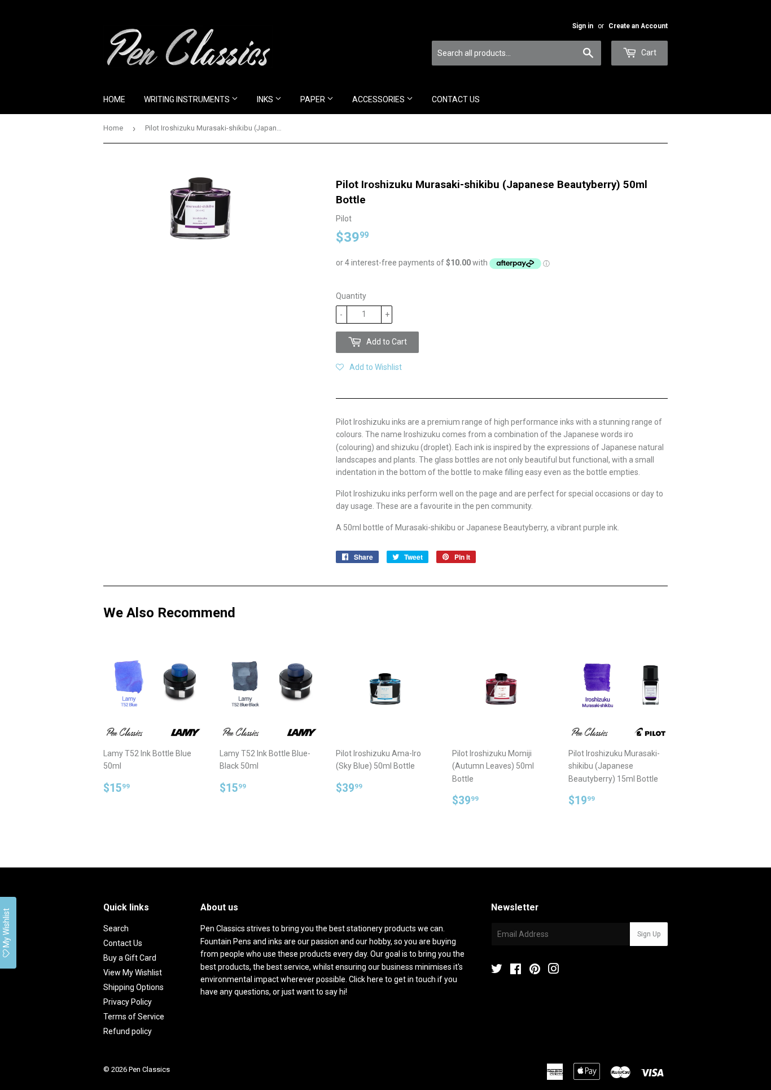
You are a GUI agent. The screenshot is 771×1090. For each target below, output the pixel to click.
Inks (266, 99)
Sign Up (648, 934)
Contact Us (456, 99)
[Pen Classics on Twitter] (496, 970)
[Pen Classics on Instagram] (553, 970)
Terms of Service (133, 1016)
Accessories (379, 99)
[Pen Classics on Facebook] (516, 970)
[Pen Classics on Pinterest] (535, 970)
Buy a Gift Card (129, 957)
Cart (647, 52)
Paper (313, 99)
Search (116, 928)
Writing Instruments (187, 99)
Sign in (582, 26)
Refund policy (127, 1031)
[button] (369, 367)
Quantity (351, 295)
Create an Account (638, 26)
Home (114, 99)
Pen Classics (149, 1069)
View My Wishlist (132, 972)
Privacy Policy (127, 1001)
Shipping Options (133, 987)
